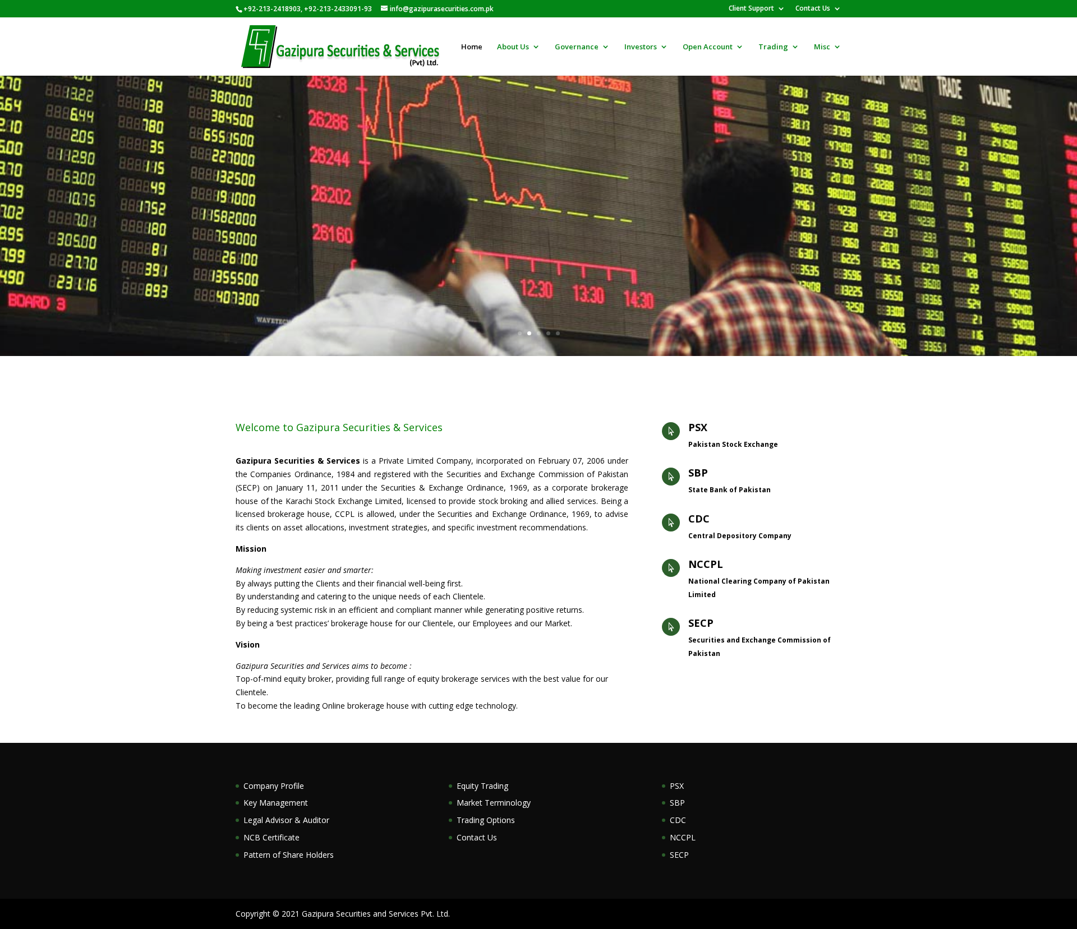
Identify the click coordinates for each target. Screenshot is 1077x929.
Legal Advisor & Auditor (286, 820)
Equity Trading (482, 785)
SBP (698, 472)
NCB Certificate (271, 837)
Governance (577, 47)
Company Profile (273, 785)
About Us (513, 47)
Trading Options (486, 820)
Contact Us (812, 9)
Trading (773, 47)
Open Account (708, 47)
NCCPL (705, 564)
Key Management (275, 802)
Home (471, 47)
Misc (822, 47)
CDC (699, 518)
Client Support (751, 9)
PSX (697, 427)
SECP (701, 623)
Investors (640, 47)
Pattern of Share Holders (288, 854)
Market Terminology (494, 802)
